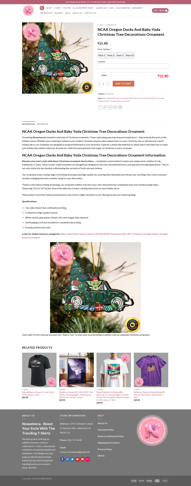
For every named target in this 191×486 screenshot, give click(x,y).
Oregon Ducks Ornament (120, 101)
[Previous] (22, 380)
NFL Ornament (158, 98)
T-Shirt (57, 8)
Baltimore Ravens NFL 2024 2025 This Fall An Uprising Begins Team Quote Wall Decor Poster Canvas (76, 395)
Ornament (111, 25)
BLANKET (59, 13)
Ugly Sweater (123, 8)
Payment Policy (106, 429)
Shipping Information (109, 442)
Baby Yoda (106, 98)
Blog (68, 13)
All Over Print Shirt (83, 8)
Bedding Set (46, 13)
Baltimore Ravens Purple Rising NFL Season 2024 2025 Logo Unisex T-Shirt (149, 395)
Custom (101, 61)
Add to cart (123, 83)
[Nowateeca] (28, 10)
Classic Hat (102, 8)
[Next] (168, 380)
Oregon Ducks (103, 101)
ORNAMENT (137, 8)
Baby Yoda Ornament (119, 98)
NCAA (131, 98)
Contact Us (90, 13)
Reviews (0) (42, 124)
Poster (67, 8)
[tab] (28, 124)
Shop (49, 8)
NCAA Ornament (141, 98)
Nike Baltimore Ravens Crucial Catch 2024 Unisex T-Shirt (38, 393)
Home (100, 25)
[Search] (42, 8)
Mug (111, 8)
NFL (150, 98)
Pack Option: (105, 49)
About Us (77, 13)
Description (28, 124)
